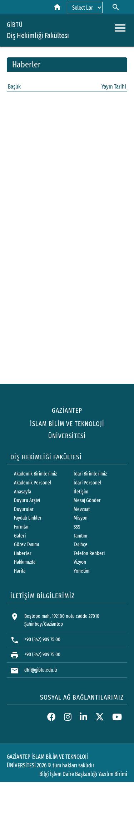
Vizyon (80, 562)
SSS (77, 527)
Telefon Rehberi (89, 553)
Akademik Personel (32, 483)
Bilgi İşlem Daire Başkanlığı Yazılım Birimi (83, 774)
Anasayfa (22, 492)
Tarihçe (81, 544)
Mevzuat (82, 509)
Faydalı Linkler (28, 518)
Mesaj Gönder (87, 500)
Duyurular (24, 509)
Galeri (20, 536)
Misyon (81, 518)
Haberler (22, 553)
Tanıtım (80, 536)
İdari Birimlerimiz (90, 474)
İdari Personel (87, 483)
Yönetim (81, 571)
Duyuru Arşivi (27, 500)
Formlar (21, 527)
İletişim (81, 492)
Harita (19, 571)
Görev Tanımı (26, 544)
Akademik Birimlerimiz (35, 474)
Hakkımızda (24, 562)
